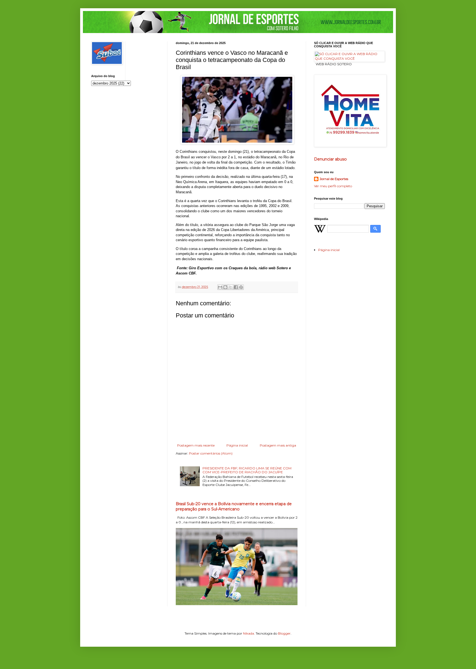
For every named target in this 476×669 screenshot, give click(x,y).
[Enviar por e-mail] (220, 287)
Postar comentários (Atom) (210, 453)
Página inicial (237, 445)
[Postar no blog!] (225, 287)
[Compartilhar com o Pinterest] (241, 287)
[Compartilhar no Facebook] (236, 287)
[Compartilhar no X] (230, 287)
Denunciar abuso (330, 159)
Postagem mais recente (196, 445)
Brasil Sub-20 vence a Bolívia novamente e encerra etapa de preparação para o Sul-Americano (234, 506)
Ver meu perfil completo (333, 186)
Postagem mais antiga (278, 445)
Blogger (284, 633)
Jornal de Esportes (334, 179)
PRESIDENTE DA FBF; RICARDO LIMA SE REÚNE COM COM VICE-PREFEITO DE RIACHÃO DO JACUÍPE (246, 470)
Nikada (248, 633)
